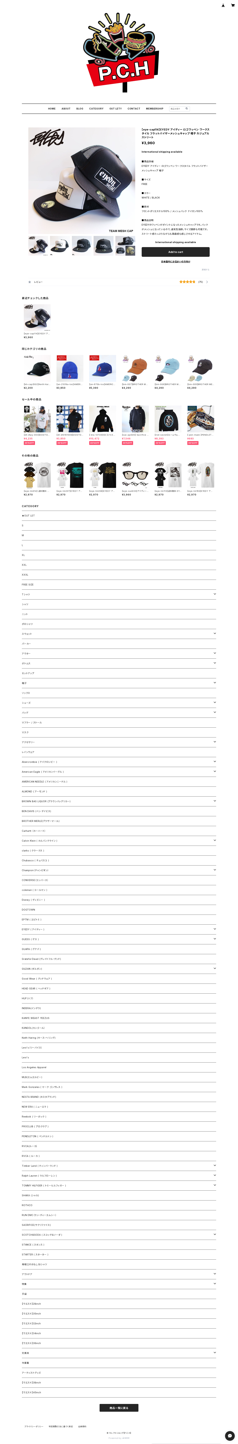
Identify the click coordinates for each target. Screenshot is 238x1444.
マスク (25, 732)
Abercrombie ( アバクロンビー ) (39, 762)
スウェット (27, 633)
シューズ (26, 702)
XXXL (25, 574)
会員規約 (82, 1426)
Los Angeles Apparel (34, 1067)
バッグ (25, 712)
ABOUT (66, 108)
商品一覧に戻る (119, 1408)
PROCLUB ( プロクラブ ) (35, 1126)
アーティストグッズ (31, 1372)
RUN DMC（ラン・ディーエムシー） (39, 1215)
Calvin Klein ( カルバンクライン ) (39, 840)
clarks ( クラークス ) (33, 850)
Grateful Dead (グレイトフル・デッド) (41, 959)
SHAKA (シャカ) (30, 1195)
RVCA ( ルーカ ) (31, 1156)
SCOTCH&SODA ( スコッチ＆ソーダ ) (42, 1234)
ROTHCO (27, 1205)
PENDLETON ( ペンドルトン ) (37, 1136)
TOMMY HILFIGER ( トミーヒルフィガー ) (44, 1185)
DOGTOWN (28, 909)
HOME (52, 108)
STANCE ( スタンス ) (33, 1244)
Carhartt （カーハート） (34, 830)
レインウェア (28, 752)
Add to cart (175, 252)
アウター (26, 653)
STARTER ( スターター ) (35, 1254)
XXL (24, 564)
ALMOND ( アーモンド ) (34, 791)
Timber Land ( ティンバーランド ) (40, 1165)
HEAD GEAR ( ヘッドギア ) (36, 988)
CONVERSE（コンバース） (35, 880)
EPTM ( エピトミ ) (31, 919)
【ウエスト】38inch (31, 1382)
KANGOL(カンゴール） (33, 1028)
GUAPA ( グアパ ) (31, 949)
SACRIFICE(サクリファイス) (36, 1225)
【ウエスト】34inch (31, 1333)
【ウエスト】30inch (31, 1313)
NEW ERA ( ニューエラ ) (35, 1106)
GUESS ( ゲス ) (30, 939)
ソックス (26, 693)
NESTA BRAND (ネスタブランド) (39, 1096)
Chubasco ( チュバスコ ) (35, 860)
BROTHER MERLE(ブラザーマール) (41, 821)
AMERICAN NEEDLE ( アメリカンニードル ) (45, 781)
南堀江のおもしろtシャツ (34, 1264)
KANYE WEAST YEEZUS (35, 1018)
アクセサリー (28, 742)
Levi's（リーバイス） (32, 1047)
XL (23, 555)
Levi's (25, 1057)
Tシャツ (26, 594)
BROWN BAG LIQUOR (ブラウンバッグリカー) (46, 801)
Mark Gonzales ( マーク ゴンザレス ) (42, 1087)
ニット (25, 614)
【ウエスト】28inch (31, 1303)
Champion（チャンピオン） (35, 870)
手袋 (24, 1294)
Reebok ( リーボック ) (34, 1116)
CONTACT (134, 108)
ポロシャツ (27, 624)
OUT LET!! (115, 108)
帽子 (24, 683)
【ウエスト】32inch (31, 1323)
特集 (24, 1284)
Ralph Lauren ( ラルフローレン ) (39, 1175)
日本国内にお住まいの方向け (175, 261)
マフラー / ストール (32, 722)
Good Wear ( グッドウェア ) (37, 978)
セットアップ (28, 673)
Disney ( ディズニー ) (33, 899)
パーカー (26, 643)
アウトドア (27, 1274)
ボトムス (26, 663)
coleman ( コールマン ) (34, 890)
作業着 (25, 1362)
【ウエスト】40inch (31, 1392)
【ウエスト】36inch (31, 1343)
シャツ (25, 604)
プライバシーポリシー (34, 1426)
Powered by (115, 1438)
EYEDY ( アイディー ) (33, 929)
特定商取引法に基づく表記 (61, 1426)
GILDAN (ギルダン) (32, 968)
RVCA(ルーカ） (30, 1146)
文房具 (25, 1353)
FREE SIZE (28, 584)
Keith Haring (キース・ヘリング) (39, 1037)
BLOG (79, 108)
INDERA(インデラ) (31, 1008)
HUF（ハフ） (28, 998)
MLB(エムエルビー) (32, 1077)
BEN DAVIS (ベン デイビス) (36, 811)
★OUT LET (28, 515)
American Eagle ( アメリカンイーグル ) (43, 771)
